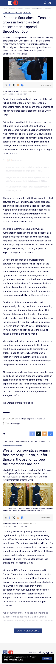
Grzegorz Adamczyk (13, 91)
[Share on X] (14, 85)
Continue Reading (28, 630)
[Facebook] (40, 653)
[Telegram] (51, 653)
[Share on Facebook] (9, 85)
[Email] (18, 85)
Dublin (18, 419)
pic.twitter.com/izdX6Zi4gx (37, 181)
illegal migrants (27, 419)
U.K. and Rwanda (24, 202)
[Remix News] (13, 3)
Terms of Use (17, 660)
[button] (47, 658)
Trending (27, 13)
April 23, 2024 (13, 190)
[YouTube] (48, 653)
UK (44, 419)
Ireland (18, 13)
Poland (18, 445)
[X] (43, 653)
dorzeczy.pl (15, 423)
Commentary (9, 13)
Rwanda (38, 419)
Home (5, 9)
